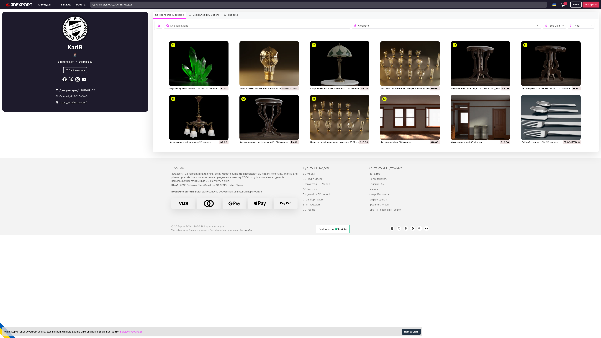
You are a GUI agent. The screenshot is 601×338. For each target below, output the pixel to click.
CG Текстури (310, 189)
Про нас (177, 168)
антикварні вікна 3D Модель (396, 142)
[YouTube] (84, 80)
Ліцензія (373, 189)
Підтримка (374, 173)
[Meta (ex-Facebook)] (413, 229)
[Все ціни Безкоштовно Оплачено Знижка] (554, 26)
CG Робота (309, 209)
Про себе (233, 14)
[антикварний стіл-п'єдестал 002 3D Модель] (551, 63)
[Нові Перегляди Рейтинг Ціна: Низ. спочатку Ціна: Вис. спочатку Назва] (581, 26)
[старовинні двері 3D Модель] (480, 117)
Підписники (66, 62)
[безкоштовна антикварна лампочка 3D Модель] (269, 63)
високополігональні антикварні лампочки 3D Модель (409, 88)
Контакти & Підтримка (385, 168)
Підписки (85, 62)
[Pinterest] (406, 229)
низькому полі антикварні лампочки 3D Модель (336, 142)
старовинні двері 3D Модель (467, 142)
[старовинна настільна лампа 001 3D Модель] (339, 63)
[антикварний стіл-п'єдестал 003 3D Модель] (480, 63)
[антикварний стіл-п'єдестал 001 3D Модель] (269, 117)
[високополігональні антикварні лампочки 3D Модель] (410, 63)
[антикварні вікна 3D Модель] (410, 117)
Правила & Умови (379, 204)
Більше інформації (131, 331)
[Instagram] (78, 80)
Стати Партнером (313, 199)
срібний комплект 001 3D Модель (540, 142)
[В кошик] (217, 81)
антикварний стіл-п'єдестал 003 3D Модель (475, 88)
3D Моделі (309, 173)
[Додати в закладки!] (224, 81)
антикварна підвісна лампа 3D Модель (190, 142)
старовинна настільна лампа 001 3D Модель (334, 88)
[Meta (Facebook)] (65, 80)
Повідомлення (76, 70)
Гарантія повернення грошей (385, 209)
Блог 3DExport (311, 204)
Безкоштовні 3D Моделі (205, 14)
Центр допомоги (378, 179)
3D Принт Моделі (313, 179)
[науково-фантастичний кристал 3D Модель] (199, 63)
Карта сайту (246, 230)
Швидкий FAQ (376, 184)
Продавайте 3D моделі (316, 194)
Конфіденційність (378, 199)
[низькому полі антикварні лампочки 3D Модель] (339, 117)
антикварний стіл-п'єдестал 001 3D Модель (264, 142)
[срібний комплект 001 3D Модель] (551, 117)
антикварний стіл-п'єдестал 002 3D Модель (546, 88)
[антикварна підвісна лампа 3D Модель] (199, 117)
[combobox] (449, 25)
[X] (71, 80)
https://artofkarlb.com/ (73, 102)
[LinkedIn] (419, 229)
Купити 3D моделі (316, 168)
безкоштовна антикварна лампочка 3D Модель (265, 88)
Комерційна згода (379, 194)
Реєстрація (591, 4)
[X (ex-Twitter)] (399, 229)
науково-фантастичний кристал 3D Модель (193, 88)
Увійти (576, 4)
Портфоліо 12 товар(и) (171, 14)
